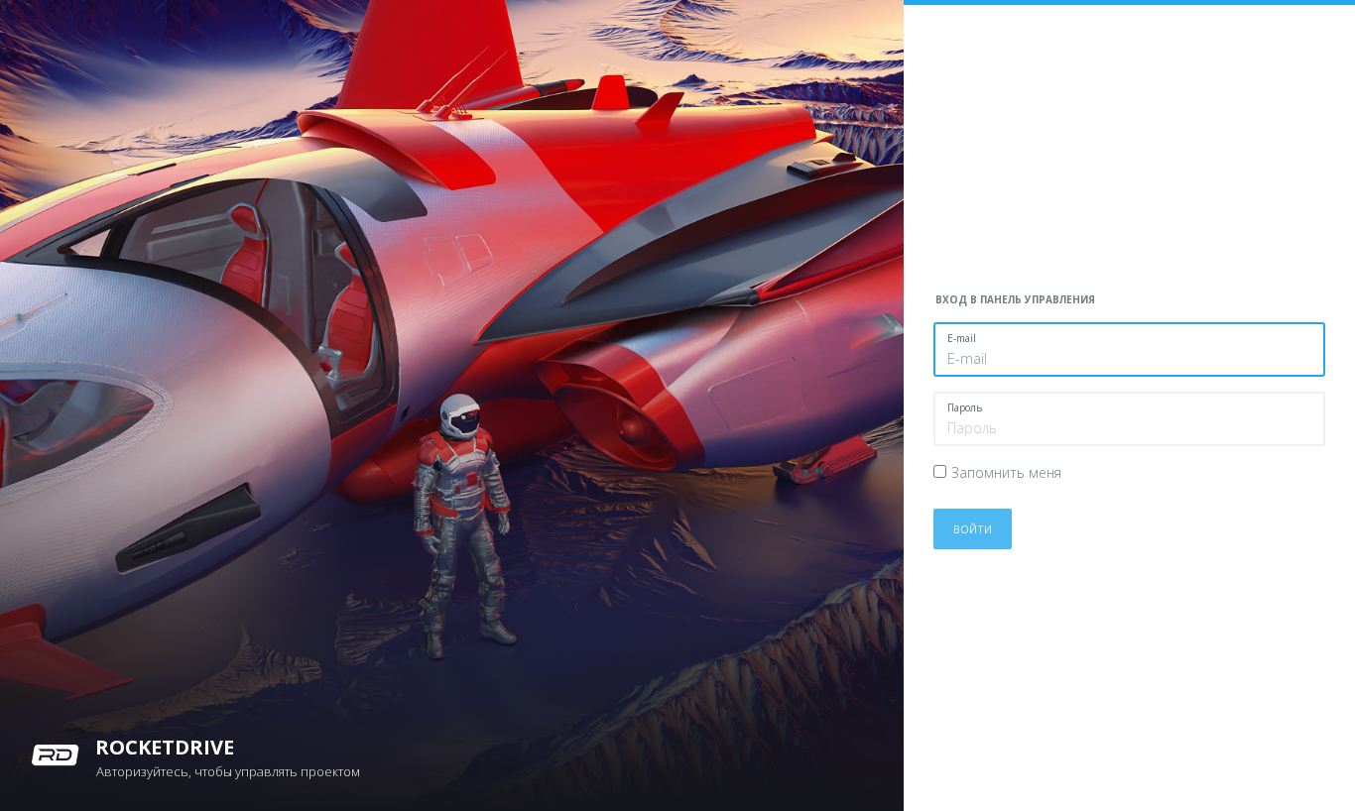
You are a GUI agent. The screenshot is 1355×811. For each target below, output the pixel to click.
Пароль (964, 407)
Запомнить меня (1006, 472)
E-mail (961, 338)
